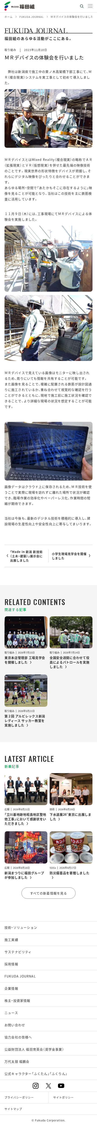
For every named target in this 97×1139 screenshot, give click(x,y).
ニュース (11, 1012)
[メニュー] (90, 6)
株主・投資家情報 (17, 1000)
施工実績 (11, 939)
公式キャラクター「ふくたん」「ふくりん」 (36, 1073)
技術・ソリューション (21, 927)
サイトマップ (13, 1109)
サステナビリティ (18, 952)
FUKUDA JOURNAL (20, 976)
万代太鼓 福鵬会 (17, 1061)
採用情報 (11, 964)
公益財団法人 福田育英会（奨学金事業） (34, 1049)
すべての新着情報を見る (48, 893)
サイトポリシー (63, 1097)
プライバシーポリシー (19, 1097)
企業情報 (11, 988)
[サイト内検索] (81, 6)
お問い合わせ (15, 1025)
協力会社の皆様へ (18, 1037)
